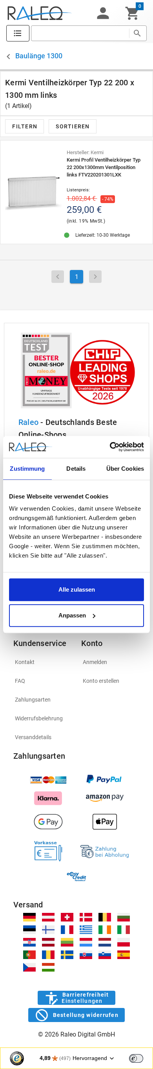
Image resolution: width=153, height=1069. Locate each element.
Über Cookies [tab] (125, 468)
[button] (102, 13)
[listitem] (42, 662)
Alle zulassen (76, 589)
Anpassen (72, 615)
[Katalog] (17, 33)
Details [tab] (76, 468)
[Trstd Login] (141, 1058)
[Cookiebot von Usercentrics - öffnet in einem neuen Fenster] (110, 447)
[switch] (136, 1058)
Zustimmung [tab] (27, 468)
